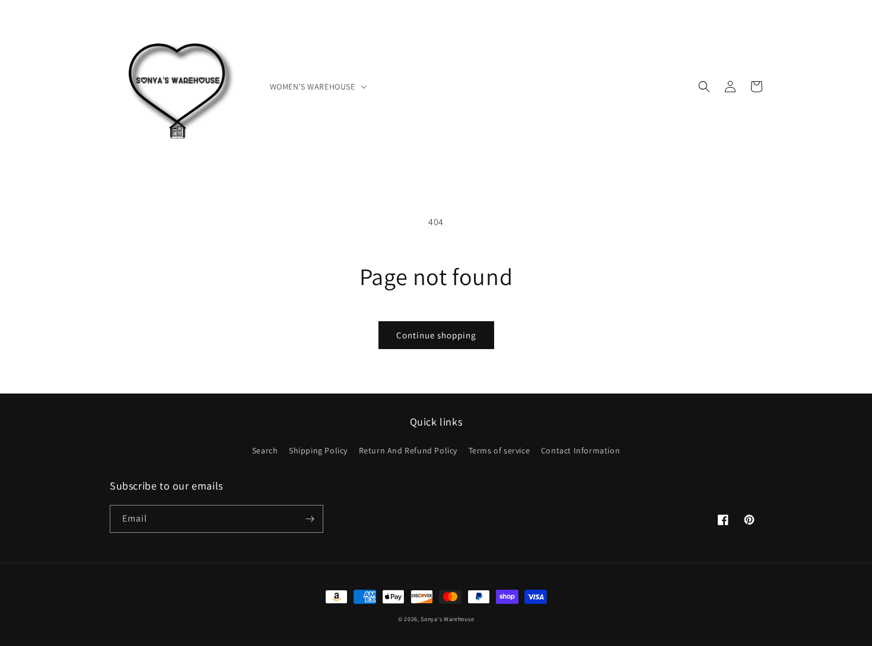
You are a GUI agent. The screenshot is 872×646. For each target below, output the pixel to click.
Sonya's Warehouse (447, 619)
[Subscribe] (310, 519)
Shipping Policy (318, 450)
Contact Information (580, 450)
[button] (317, 86)
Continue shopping (436, 335)
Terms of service (499, 450)
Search (265, 450)
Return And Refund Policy (408, 450)
